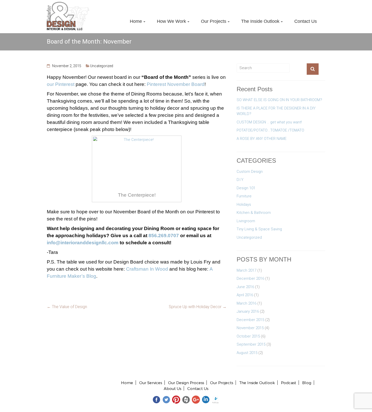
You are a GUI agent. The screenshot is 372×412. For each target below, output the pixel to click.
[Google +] (195, 399)
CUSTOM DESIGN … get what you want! (269, 122)
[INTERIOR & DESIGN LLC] (68, 4)
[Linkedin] (205, 399)
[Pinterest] (176, 399)
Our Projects (213, 21)
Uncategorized (101, 66)
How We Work (171, 21)
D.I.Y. (240, 179)
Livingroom (246, 221)
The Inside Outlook (260, 21)
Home (136, 21)
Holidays (244, 204)
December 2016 (250, 278)
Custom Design (250, 171)
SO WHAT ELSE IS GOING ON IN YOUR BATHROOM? (279, 100)
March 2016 (246, 303)
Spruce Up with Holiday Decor (197, 306)
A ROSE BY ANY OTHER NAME (261, 138)
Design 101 (246, 188)
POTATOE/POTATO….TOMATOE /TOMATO (270, 130)
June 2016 (245, 287)
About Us (172, 388)
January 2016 (248, 311)
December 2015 (250, 319)
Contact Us (305, 21)
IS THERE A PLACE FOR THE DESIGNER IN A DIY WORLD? (276, 111)
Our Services (150, 382)
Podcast (288, 382)
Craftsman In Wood (147, 269)
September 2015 (251, 344)
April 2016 (245, 295)
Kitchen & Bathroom (254, 212)
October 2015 (248, 336)
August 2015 (247, 352)
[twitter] (166, 399)
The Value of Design (67, 306)
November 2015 (250, 328)
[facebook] (156, 399)
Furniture (244, 196)
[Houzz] (186, 399)
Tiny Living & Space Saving (259, 229)
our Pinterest (60, 84)
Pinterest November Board (175, 84)
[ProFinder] (215, 399)
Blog (306, 382)
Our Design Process (186, 382)
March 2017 (246, 270)
